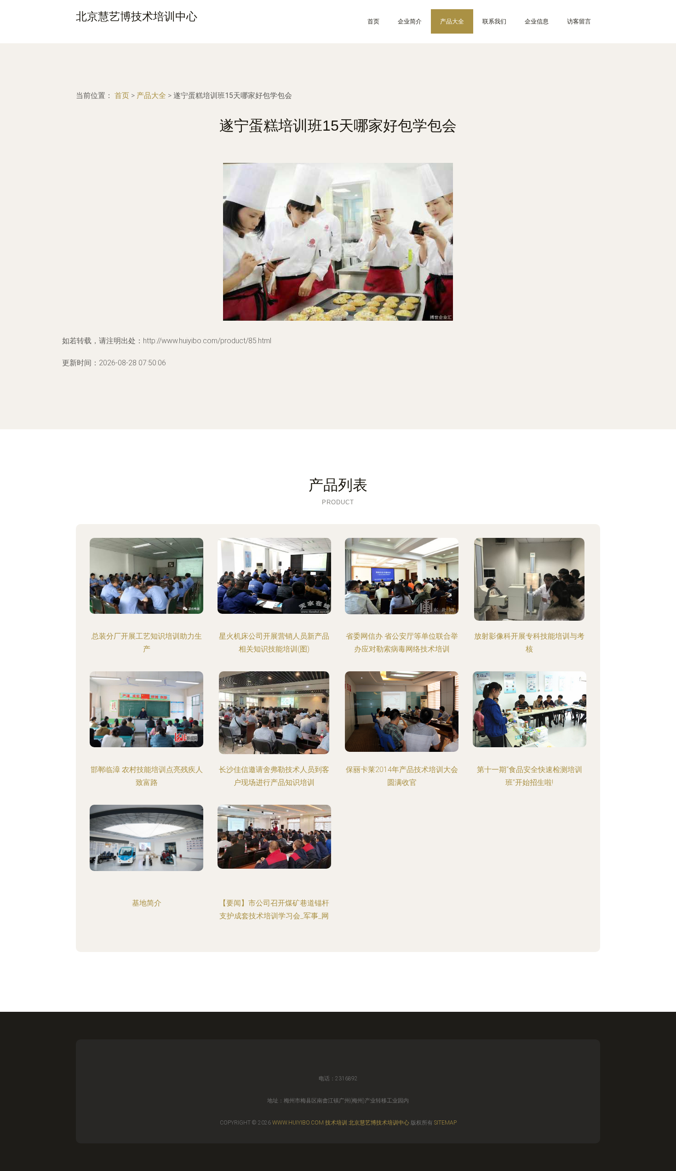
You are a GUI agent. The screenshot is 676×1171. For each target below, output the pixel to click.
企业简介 (410, 21)
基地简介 (146, 903)
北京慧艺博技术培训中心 (379, 1122)
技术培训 (336, 1122)
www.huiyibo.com (298, 1122)
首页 (373, 21)
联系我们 (494, 21)
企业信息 (537, 21)
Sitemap (445, 1122)
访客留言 (579, 21)
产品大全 (452, 21)
